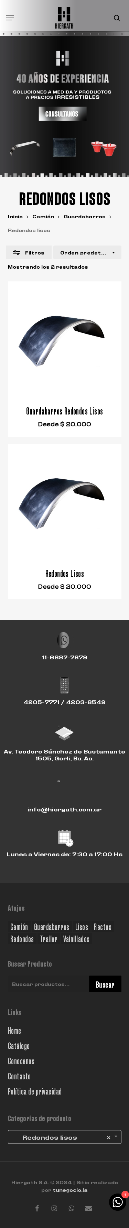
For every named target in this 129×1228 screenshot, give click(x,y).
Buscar (105, 984)
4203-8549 (86, 701)
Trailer (49, 938)
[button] (10, 17)
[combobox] (87, 252)
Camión (43, 216)
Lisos (81, 926)
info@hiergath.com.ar (64, 809)
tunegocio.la (70, 1189)
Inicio (15, 216)
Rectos (102, 926)
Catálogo (19, 1045)
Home (14, 1030)
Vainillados (76, 938)
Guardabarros (85, 216)
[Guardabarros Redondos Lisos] (64, 338)
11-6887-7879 (64, 656)
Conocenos (21, 1060)
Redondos (22, 938)
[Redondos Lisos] (64, 501)
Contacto (19, 1075)
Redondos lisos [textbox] (61, 1137)
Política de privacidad (35, 1090)
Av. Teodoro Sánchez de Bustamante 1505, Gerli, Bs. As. (64, 754)
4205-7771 (41, 701)
